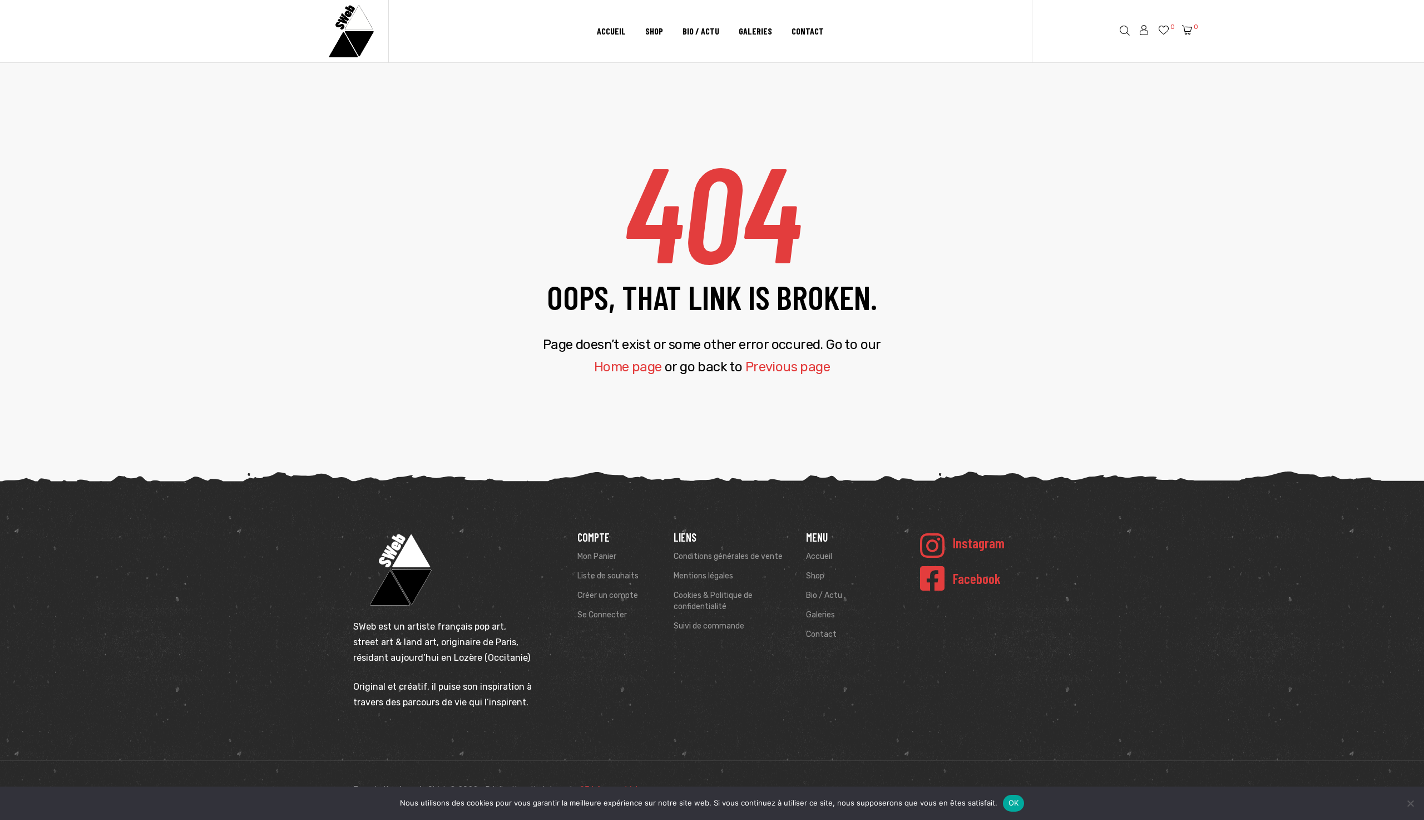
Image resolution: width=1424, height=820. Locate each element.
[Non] (1410, 803)
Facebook (977, 578)
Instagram (979, 542)
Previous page (787, 367)
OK (1013, 802)
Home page (628, 367)
